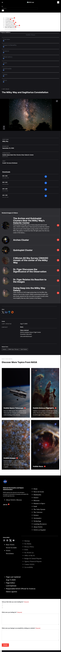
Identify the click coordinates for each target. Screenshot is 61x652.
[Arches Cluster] (58, 240)
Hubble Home (30, 35)
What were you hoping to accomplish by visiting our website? (21, 628)
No (4, 605)
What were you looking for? (12, 612)
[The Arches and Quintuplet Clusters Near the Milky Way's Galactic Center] (58, 225)
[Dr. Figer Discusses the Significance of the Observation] (58, 270)
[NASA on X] (10, 540)
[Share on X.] (3, 312)
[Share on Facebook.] (6, 312)
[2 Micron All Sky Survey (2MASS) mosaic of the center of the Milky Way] (58, 260)
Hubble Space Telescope (13, 349)
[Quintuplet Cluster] (58, 250)
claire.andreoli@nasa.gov (26, 336)
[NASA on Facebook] (4, 540)
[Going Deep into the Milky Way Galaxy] (58, 293)
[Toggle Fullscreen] (57, 101)
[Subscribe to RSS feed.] (12, 312)
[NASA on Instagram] (7, 540)
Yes (4, 604)
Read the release (5, 156)
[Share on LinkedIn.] (9, 312)
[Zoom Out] (4, 129)
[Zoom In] (4, 127)
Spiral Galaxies (24, 349)
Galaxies (4, 349)
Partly (5, 607)
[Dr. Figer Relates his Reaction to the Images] (58, 280)
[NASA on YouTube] (13, 540)
